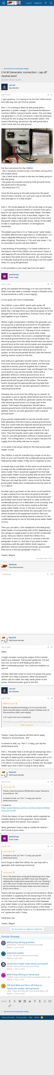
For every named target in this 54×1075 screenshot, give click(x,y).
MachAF (10, 966)
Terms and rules (8, 1017)
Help (30, 1017)
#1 (52, 95)
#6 (52, 846)
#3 (52, 647)
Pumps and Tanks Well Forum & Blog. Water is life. (32, 977)
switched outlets (15, 952)
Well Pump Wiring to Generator (23, 974)
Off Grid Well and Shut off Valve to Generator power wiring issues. (24, 987)
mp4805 (10, 977)
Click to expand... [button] (27, 725)
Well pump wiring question (21, 942)
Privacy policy (21, 1017)
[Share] (48, 94)
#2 (52, 284)
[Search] (50, 3)
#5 (52, 782)
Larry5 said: (7, 787)
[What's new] (45, 3)
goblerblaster (12, 945)
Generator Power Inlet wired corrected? (27, 963)
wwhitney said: (9, 703)
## (52, 574)
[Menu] (4, 3)
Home (36, 1017)
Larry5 (5, 80)
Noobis (9, 955)
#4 (52, 698)
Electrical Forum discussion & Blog (30, 945)
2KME (9, 991)
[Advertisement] (27, 34)
